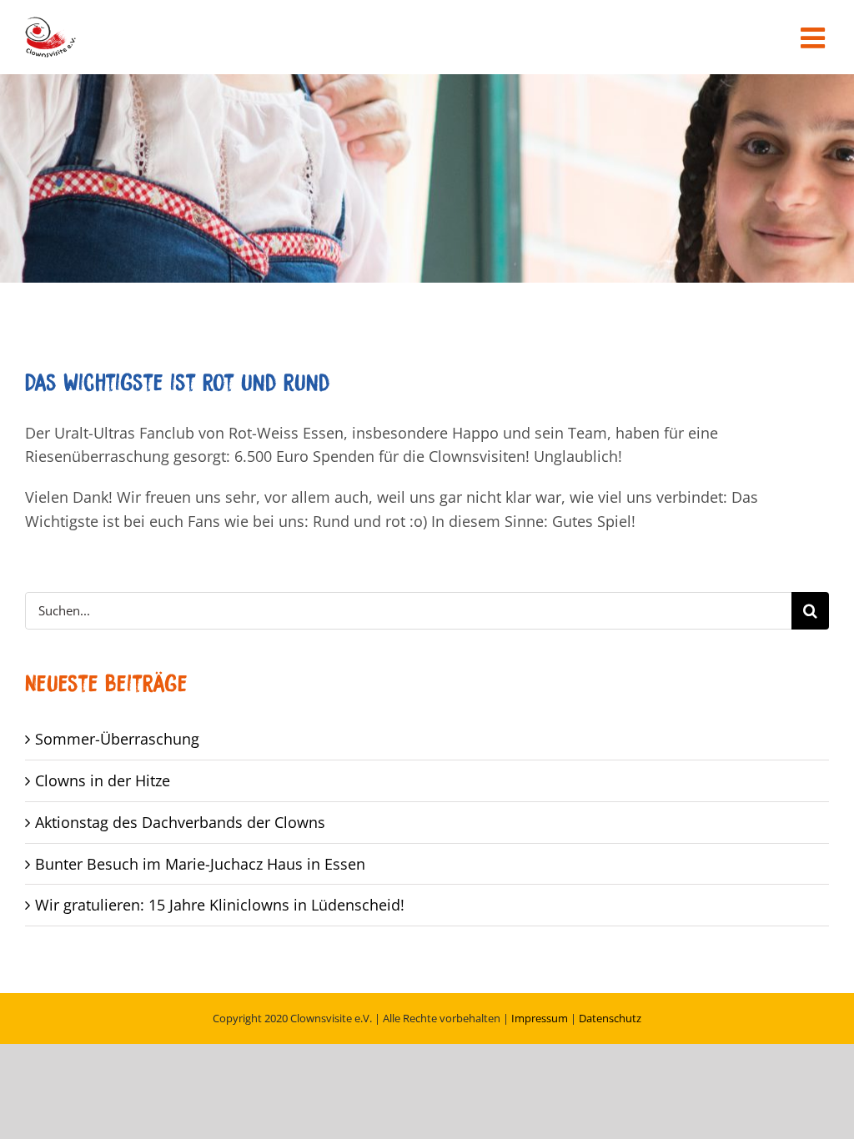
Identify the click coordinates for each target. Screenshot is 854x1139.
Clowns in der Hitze (102, 780)
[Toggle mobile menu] (815, 37)
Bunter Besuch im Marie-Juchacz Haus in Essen (200, 864)
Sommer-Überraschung (117, 739)
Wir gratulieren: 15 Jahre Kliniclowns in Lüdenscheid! (219, 905)
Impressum (539, 1018)
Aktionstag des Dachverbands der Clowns (180, 822)
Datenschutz (610, 1018)
